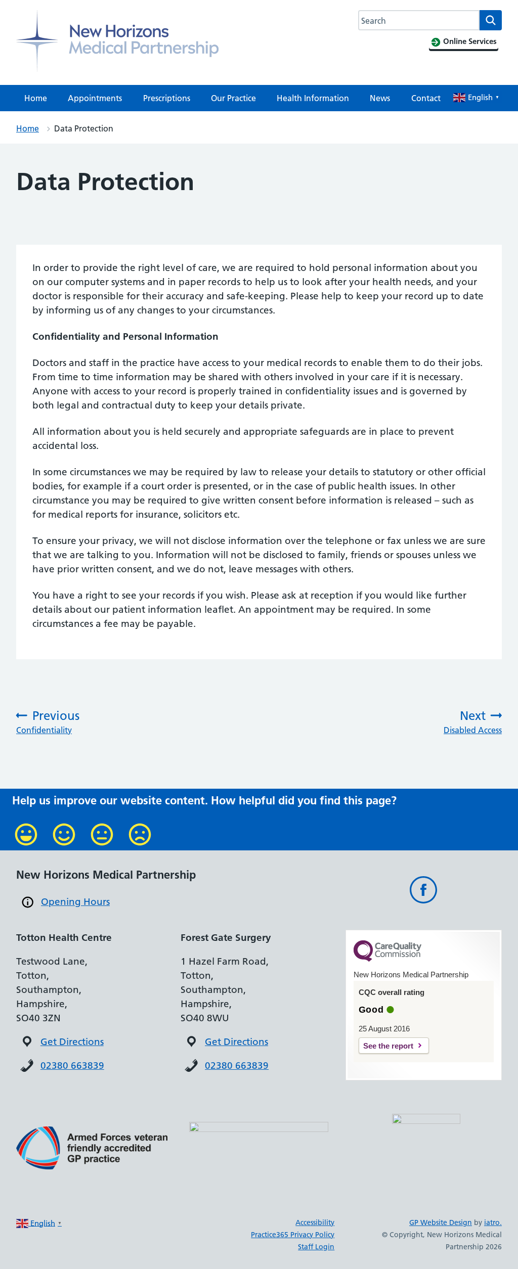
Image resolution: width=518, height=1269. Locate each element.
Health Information (313, 98)
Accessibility (314, 1222)
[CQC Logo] (387, 959)
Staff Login (316, 1246)
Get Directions (72, 1042)
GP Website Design (440, 1222)
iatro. (493, 1222)
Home (35, 98)
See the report (388, 1045)
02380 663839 (72, 1065)
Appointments (95, 98)
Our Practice (233, 98)
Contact (426, 98)
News (380, 98)
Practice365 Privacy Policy (292, 1234)
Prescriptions (166, 98)
